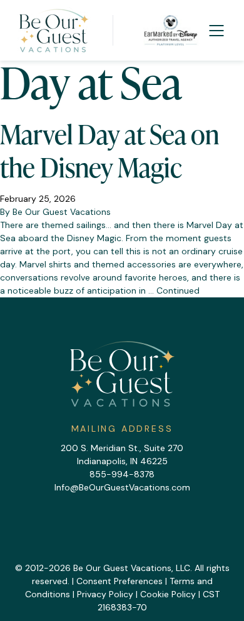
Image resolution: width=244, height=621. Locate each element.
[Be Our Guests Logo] (54, 30)
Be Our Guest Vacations (62, 211)
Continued (178, 290)
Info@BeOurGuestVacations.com (122, 487)
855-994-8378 (122, 474)
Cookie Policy (168, 594)
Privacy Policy (105, 594)
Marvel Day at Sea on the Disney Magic (109, 151)
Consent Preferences (119, 581)
